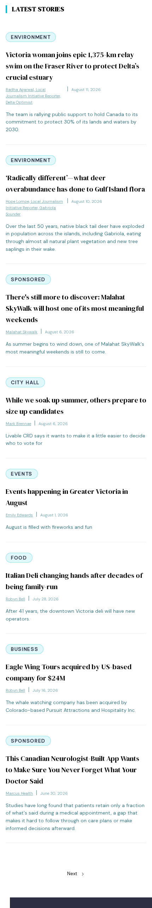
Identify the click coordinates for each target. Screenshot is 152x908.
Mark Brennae (18, 423)
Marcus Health (19, 793)
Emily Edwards (19, 515)
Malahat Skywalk (21, 331)
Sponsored (28, 279)
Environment (31, 37)
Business (24, 649)
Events (22, 474)
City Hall (25, 382)
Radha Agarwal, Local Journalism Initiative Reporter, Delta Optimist (33, 96)
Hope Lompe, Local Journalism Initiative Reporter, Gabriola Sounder (34, 208)
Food (19, 558)
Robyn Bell (15, 599)
